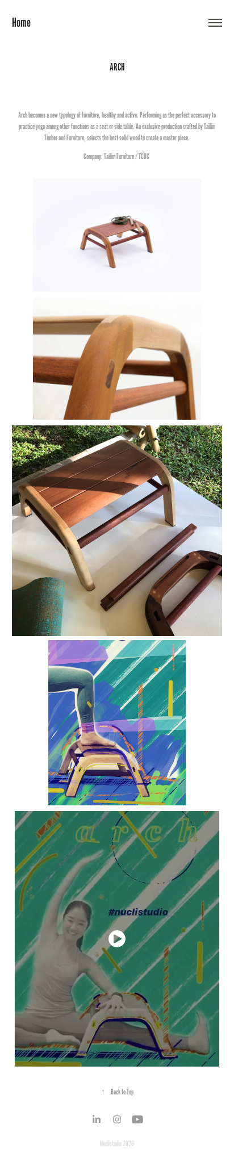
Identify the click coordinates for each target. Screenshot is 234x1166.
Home (21, 22)
